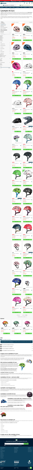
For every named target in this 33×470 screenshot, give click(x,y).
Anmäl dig (26, 443)
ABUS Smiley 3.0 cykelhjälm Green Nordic (27, 145)
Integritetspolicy (30, 450)
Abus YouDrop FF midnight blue (26, 127)
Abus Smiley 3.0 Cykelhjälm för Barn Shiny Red (26, 235)
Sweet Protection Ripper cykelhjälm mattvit (15, 109)
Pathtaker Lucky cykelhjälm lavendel (15, 54)
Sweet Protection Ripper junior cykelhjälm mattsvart (15, 127)
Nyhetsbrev (15, 452)
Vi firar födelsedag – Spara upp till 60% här (17, 0)
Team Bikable (16, 449)
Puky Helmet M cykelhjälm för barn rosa (15, 253)
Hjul (21, 7)
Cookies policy (30, 451)
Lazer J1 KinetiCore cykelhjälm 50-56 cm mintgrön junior (16, 329)
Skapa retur (2, 454)
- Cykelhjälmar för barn (3, 24)
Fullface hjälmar (2, 26)
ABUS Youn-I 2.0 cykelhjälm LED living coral (16, 217)
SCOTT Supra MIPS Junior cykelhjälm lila (15, 145)
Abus (28, 12)
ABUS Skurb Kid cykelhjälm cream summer (27, 308)
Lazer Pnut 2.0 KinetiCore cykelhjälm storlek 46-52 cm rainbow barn (26, 290)
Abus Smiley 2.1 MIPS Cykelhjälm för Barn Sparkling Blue (16, 91)
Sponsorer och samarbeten (16, 451)
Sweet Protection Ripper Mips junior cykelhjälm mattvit (26, 73)
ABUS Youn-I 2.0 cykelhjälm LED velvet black (26, 199)
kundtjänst (15, 435)
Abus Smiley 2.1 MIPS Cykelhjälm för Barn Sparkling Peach (27, 217)
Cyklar (13, 7)
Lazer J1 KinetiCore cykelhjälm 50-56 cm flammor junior (5, 329)
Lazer (30, 12)
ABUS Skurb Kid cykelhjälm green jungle (27, 272)
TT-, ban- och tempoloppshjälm (3, 27)
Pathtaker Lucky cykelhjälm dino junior (26, 35)
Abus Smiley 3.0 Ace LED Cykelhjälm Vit (26, 181)
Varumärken (25, 7)
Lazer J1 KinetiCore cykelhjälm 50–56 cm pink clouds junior (27, 329)
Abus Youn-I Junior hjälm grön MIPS (15, 199)
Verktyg (10, 7)
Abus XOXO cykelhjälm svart (15, 163)
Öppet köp (1, 453)
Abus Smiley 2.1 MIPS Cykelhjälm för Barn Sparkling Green (27, 91)
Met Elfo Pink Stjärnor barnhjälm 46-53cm (15, 73)
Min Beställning (2, 450)
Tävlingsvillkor (30, 449)
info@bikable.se (1, 468)
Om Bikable (15, 448)
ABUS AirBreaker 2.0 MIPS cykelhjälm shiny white (26, 254)
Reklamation (2, 455)
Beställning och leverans (2, 452)
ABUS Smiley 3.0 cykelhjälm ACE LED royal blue (16, 235)
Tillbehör (6, 7)
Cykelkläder (17, 7)
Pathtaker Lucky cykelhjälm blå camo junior (26, 54)
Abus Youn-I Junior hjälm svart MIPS (26, 163)
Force (31, 12)
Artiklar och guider (2, 449)
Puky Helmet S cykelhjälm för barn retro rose (16, 272)
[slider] (0, 67)
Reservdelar (1, 7)
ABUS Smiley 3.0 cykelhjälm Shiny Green (16, 181)
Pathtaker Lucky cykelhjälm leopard (15, 35)
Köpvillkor (29, 448)
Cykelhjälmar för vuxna (3, 25)
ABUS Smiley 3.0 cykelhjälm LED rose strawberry (27, 109)
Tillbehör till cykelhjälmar (3, 28)
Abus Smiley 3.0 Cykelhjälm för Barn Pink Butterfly (15, 308)
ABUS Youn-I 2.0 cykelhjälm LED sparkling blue (16, 290)
